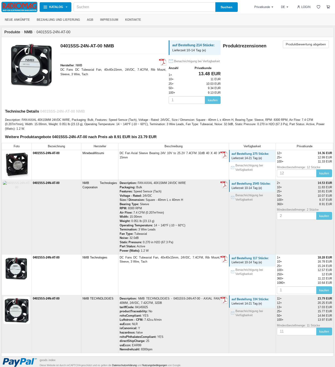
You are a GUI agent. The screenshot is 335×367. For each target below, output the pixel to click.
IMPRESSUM (109, 19)
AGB (90, 19)
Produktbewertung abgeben (306, 44)
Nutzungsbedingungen (154, 365)
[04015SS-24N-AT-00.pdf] (162, 62)
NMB (79, 65)
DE (283, 7)
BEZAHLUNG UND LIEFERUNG (58, 19)
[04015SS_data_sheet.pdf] (224, 184)
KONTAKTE (133, 19)
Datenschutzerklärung (124, 365)
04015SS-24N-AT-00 (46, 153)
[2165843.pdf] (224, 300)
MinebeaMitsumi (93, 153)
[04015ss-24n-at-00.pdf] (224, 154)
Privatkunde (262, 7)
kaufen (213, 100)
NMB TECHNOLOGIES (97, 298)
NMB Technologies (94, 257)
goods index (48, 360)
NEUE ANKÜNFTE (17, 19)
